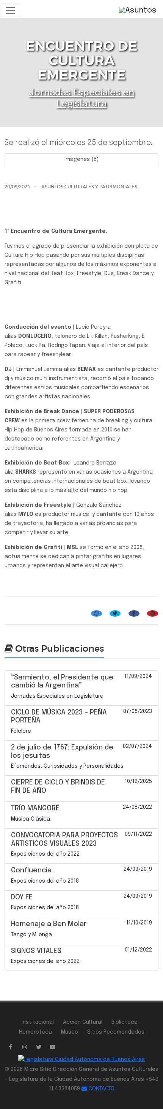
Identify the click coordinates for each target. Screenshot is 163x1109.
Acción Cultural (82, 1022)
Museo (69, 1032)
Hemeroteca (35, 1032)
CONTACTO (100, 1088)
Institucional (38, 1022)
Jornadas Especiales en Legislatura (51, 604)
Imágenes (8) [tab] (81, 159)
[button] (16, 168)
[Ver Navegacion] (10, 10)
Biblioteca (124, 1022)
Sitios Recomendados (115, 1032)
